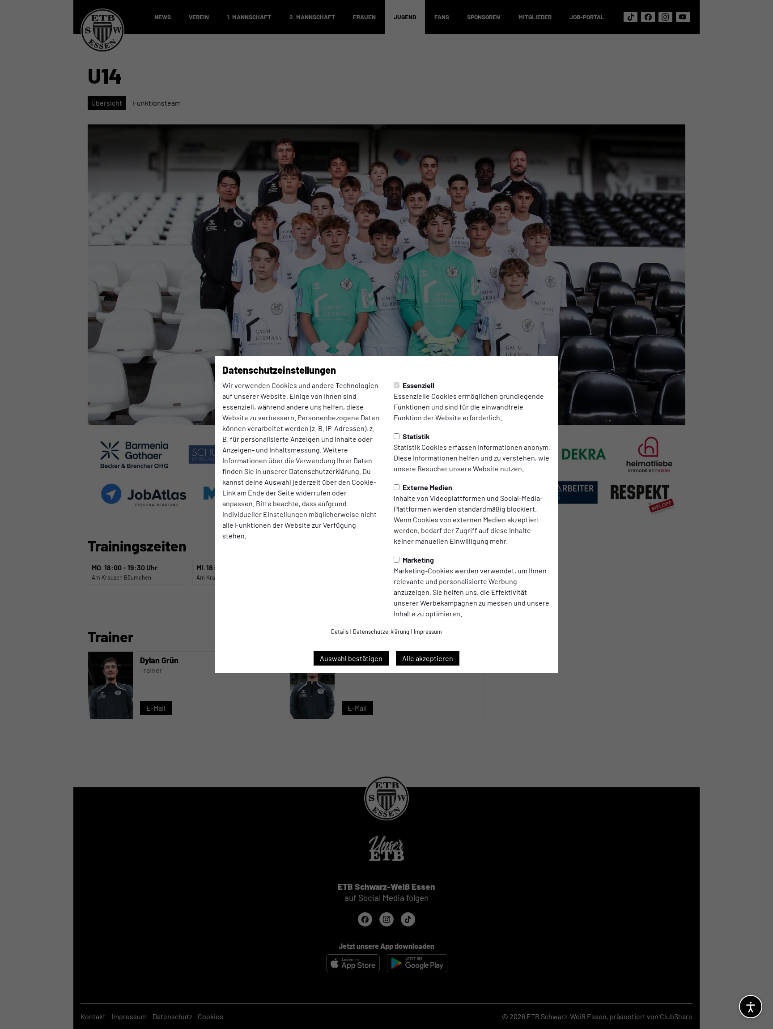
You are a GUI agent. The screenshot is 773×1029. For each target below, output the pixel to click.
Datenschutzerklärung (324, 471)
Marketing (417, 559)
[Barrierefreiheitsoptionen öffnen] (750, 1006)
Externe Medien (426, 487)
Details (339, 631)
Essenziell (417, 385)
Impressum (428, 631)
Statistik (415, 436)
